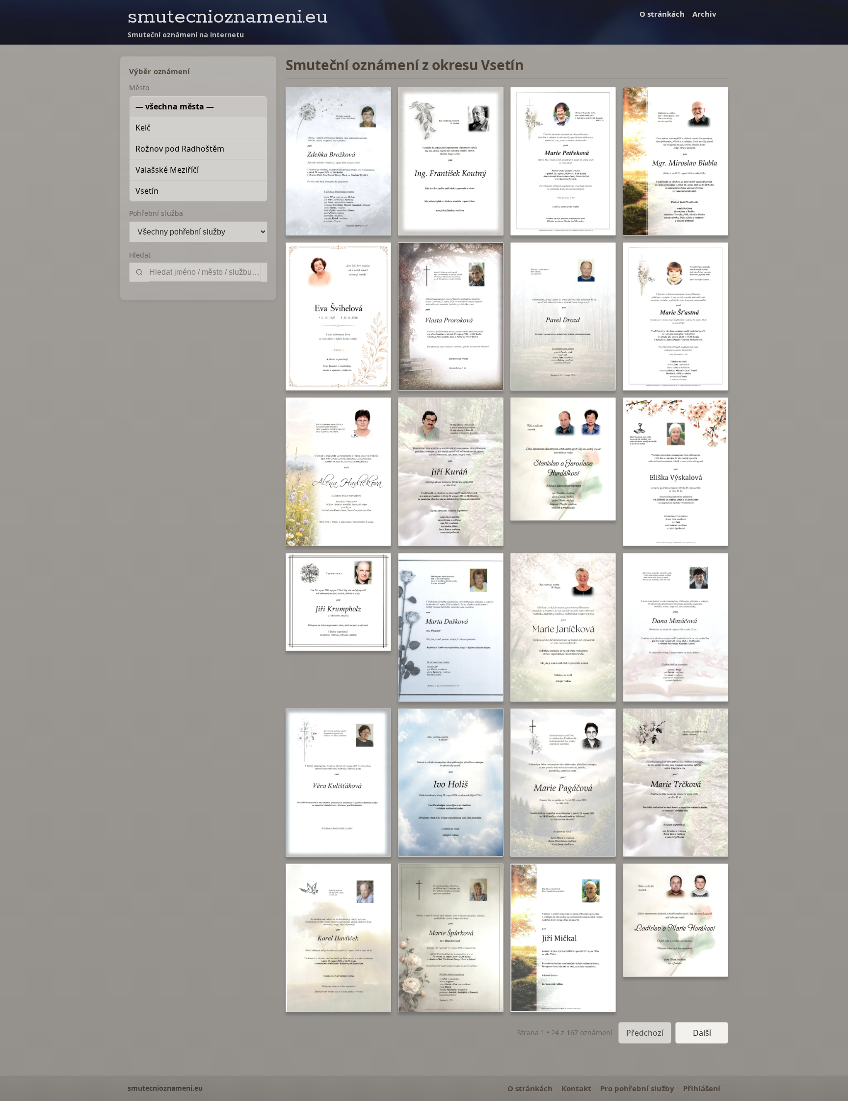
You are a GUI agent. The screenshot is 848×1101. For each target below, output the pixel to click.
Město (139, 87)
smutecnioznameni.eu (228, 16)
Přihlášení (701, 1088)
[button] (338, 161)
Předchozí (644, 1032)
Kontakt (576, 1088)
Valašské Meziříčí (167, 169)
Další (702, 1032)
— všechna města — (174, 106)
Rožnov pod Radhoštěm (179, 148)
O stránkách (662, 14)
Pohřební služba (156, 213)
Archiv (704, 14)
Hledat (140, 255)
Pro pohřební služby (637, 1088)
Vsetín (147, 190)
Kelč (143, 127)
